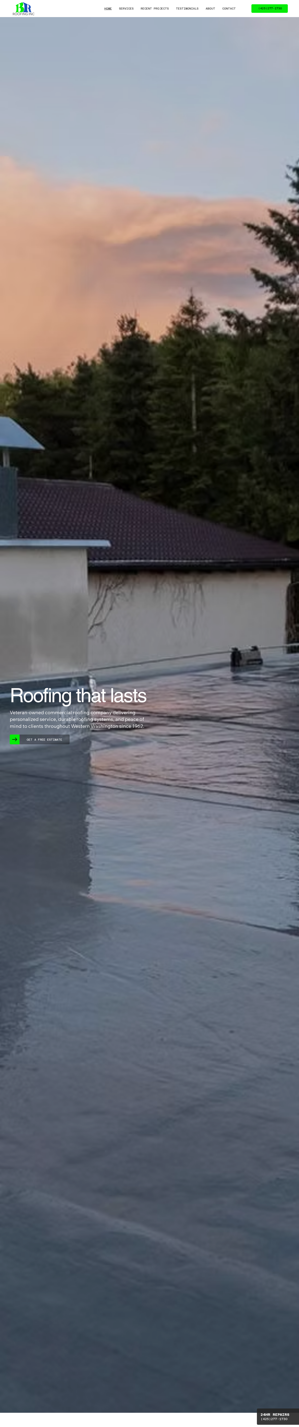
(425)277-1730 (274, 1419)
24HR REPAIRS (275, 1414)
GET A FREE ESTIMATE (44, 739)
